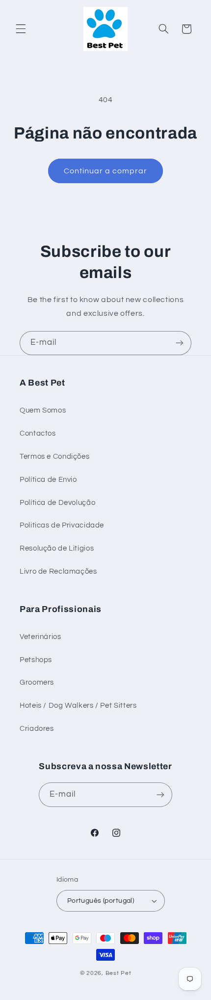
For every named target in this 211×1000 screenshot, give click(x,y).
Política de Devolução (57, 502)
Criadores (37, 728)
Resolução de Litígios (57, 548)
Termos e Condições (54, 456)
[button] (20, 29)
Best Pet (119, 973)
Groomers (37, 682)
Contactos (38, 433)
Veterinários (40, 636)
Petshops (36, 660)
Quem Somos (43, 410)
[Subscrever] (179, 343)
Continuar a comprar (106, 171)
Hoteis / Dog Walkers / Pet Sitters (78, 705)
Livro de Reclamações (58, 571)
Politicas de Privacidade (62, 525)
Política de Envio (48, 479)
